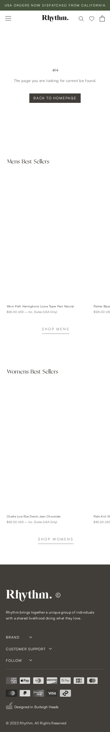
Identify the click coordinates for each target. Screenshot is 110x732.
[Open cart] (102, 18)
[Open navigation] (8, 18)
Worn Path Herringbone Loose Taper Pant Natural (40, 306)
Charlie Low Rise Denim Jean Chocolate (33, 516)
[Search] (81, 18)
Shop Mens (56, 329)
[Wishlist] (91, 18)
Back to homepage (55, 98)
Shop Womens (56, 539)
